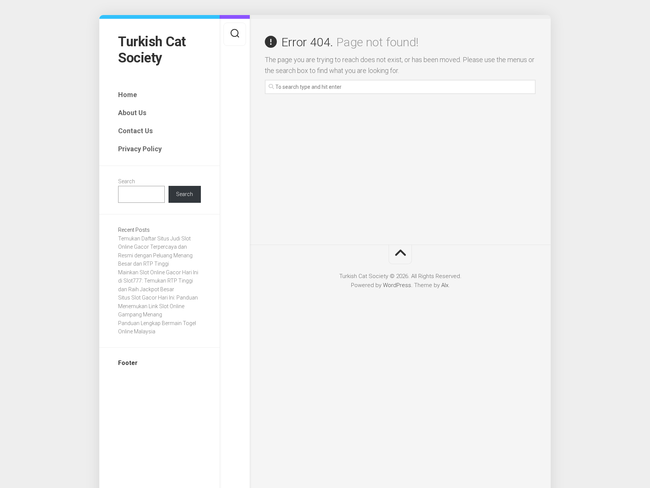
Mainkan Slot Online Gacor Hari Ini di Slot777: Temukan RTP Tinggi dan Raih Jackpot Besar (158, 280)
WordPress (397, 285)
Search (126, 181)
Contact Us (135, 131)
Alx (444, 285)
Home (127, 95)
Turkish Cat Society (152, 50)
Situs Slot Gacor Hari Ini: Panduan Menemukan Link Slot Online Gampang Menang (158, 306)
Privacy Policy (140, 149)
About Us (132, 113)
